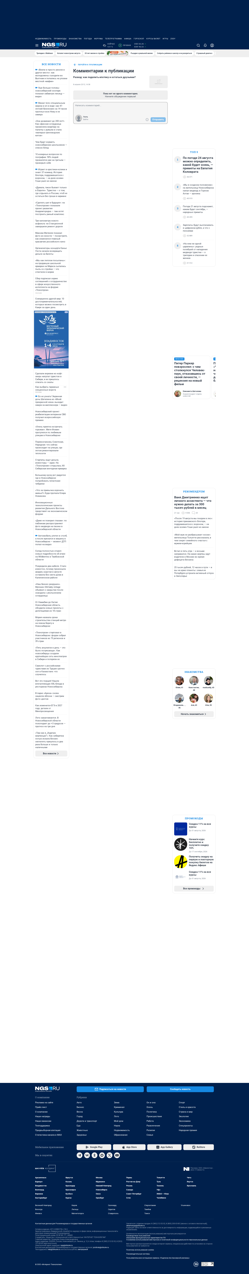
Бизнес (80, 1107)
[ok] (94, 1155)
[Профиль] (212, 45)
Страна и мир (186, 1111)
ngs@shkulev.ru (67, 1245)
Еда (78, 1125)
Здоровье (82, 1135)
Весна (80, 1111)
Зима (116, 1102)
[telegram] (79, 1155)
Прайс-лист (41, 1107)
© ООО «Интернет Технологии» (48, 1264)
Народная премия (188, 1130)
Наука (117, 1125)
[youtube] (117, 1155)
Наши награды (42, 1116)
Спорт (182, 1102)
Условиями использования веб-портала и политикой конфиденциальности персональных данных (166, 1240)
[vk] (87, 1155)
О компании (41, 1111)
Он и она (151, 1102)
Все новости (51, 64)
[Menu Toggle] (36, 45)
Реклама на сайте (44, 1102)
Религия (151, 1130)
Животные (82, 1130)
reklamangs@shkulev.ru (135, 1226)
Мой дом (118, 1121)
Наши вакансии (43, 1121)
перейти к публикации (90, 65)
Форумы (98, 39)
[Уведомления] (205, 45)
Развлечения (153, 1125)
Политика (152, 1111)
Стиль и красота (187, 1107)
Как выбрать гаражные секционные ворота (47, 388)
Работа (150, 1121)
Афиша (127, 39)
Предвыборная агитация (47, 1130)
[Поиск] (198, 45)
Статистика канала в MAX (48, 1135)
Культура (118, 1111)
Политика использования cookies (140, 1250)
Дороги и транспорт (87, 1121)
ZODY (172, 39)
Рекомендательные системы (138, 1254)
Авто (79, 1102)
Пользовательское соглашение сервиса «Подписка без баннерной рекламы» (158, 1258)
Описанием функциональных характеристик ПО (146, 1238)
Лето (116, 1116)
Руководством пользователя (138, 1236)
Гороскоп (139, 39)
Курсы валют (153, 39)
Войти (85, 119)
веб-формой (83, 1249)
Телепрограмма (113, 39)
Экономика (184, 1121)
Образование (121, 1135)
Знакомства (75, 39)
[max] (102, 1155)
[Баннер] (117, 53)
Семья (150, 1135)
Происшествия (154, 1116)
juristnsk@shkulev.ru (101, 1247)
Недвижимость (43, 39)
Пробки (125, 45)
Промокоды (60, 39)
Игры (165, 39)
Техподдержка (42, 1125)
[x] (109, 1155)
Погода (88, 39)
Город (80, 1116)
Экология (184, 1116)
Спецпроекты (186, 1125)
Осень (150, 1107)
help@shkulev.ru (54, 1249)
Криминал (119, 1107)
